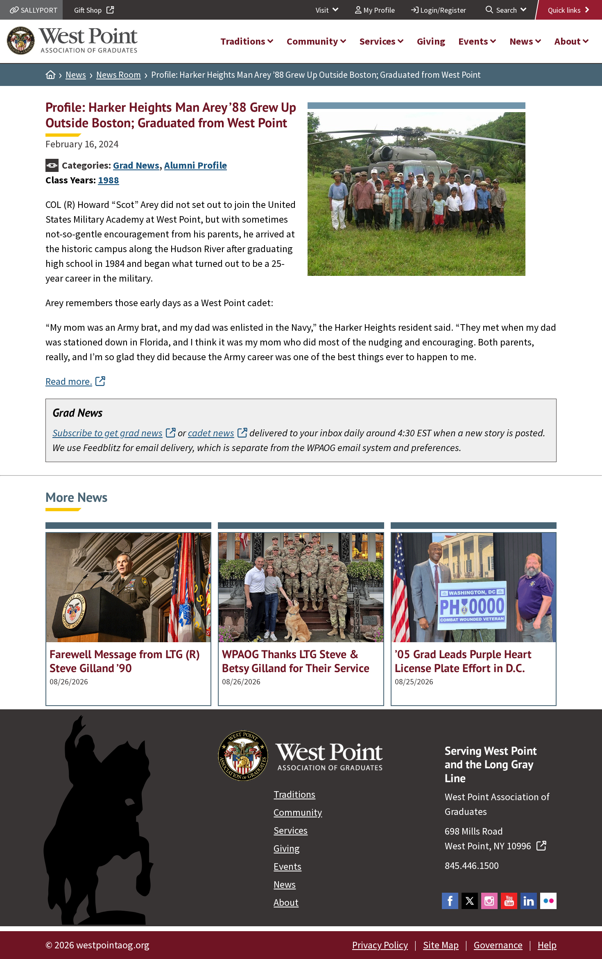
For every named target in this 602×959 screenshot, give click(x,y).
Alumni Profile (195, 165)
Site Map (441, 945)
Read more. (68, 381)
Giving (287, 848)
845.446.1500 (472, 865)
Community (298, 812)
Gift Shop (88, 10)
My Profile (378, 10)
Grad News (136, 165)
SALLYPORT (38, 10)
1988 (108, 180)
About (286, 902)
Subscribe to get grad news (107, 432)
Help (547, 945)
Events (287, 866)
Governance (498, 945)
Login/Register (442, 10)
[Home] (50, 74)
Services (291, 830)
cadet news (211, 432)
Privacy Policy (380, 945)
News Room (118, 74)
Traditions (294, 794)
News (76, 74)
